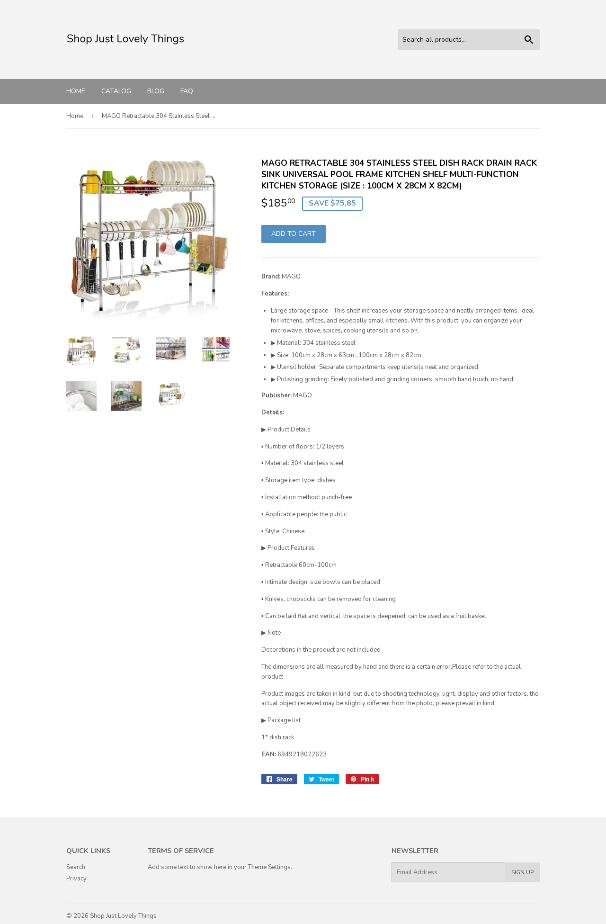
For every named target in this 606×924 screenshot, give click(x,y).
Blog (155, 91)
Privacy (76, 878)
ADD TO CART (293, 233)
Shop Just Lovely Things (123, 916)
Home (75, 91)
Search (75, 867)
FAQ (186, 91)
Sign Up (522, 872)
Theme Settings (269, 867)
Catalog (116, 91)
